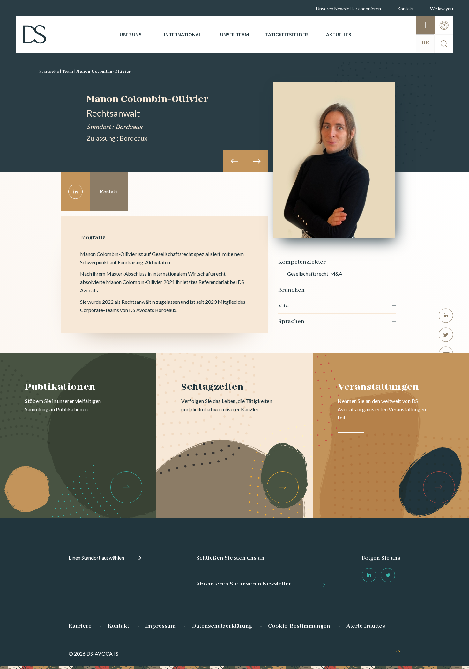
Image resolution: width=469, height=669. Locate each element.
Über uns (130, 34)
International (182, 34)
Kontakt (405, 8)
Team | (68, 71)
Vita (283, 306)
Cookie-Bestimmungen (299, 626)
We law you (441, 8)
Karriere (80, 626)
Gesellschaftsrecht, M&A (314, 274)
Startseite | (50, 71)
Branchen (291, 290)
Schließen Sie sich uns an (230, 558)
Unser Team (234, 34)
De (425, 43)
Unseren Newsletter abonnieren (348, 8)
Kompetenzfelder (302, 262)
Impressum (160, 626)
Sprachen (291, 321)
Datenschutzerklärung (222, 626)
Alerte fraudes (365, 626)
